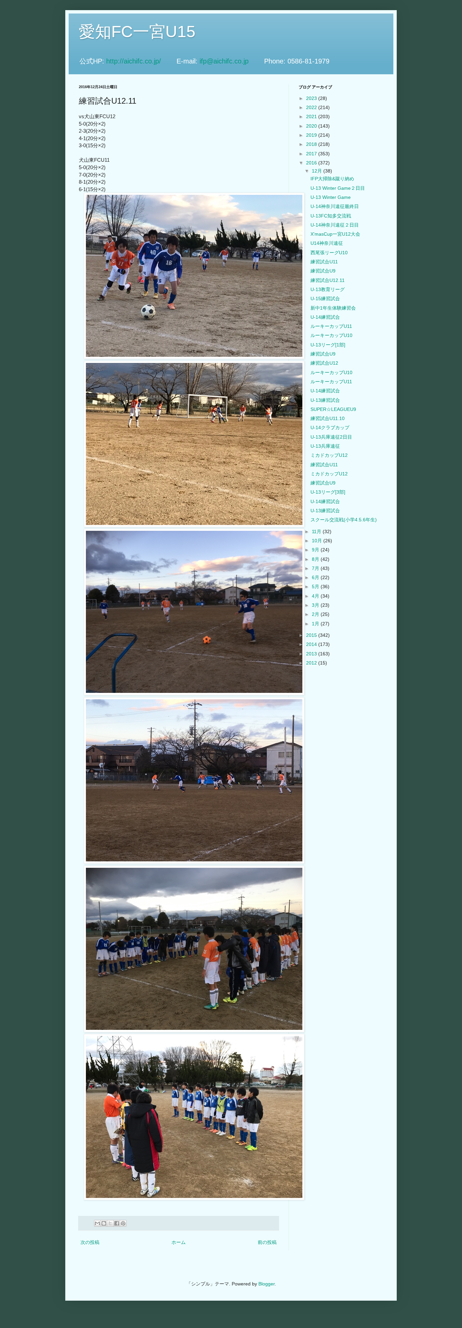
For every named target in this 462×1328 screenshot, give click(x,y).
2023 (312, 98)
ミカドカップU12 (329, 455)
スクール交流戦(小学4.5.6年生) (343, 519)
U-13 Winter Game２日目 (337, 188)
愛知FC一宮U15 (137, 32)
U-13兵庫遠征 (325, 446)
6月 (316, 577)
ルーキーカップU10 (331, 335)
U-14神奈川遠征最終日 (334, 206)
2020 (312, 126)
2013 (312, 653)
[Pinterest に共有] (123, 1223)
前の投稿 (267, 1242)
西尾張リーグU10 (329, 252)
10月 (317, 540)
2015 (312, 635)
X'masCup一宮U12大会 (335, 234)
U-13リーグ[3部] (327, 492)
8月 (316, 559)
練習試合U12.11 (327, 280)
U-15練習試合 (325, 298)
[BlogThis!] (103, 1223)
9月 (316, 549)
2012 (312, 663)
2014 (312, 644)
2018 (312, 144)
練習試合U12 (324, 363)
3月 (316, 605)
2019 (312, 135)
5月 (316, 586)
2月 (316, 614)
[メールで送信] (97, 1223)
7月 (316, 568)
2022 (312, 107)
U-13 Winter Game (330, 197)
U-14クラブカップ (329, 427)
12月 (317, 171)
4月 (316, 596)
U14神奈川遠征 (326, 243)
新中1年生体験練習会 (333, 308)
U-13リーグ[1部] (327, 344)
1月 (316, 623)
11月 (317, 531)
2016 (312, 162)
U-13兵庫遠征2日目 (331, 437)
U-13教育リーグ (327, 289)
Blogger (266, 1283)
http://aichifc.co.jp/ (140, 61)
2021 (312, 116)
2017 (312, 153)
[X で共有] (110, 1223)
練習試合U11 (324, 261)
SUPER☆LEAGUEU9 (333, 409)
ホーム (178, 1242)
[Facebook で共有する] (116, 1223)
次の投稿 (89, 1242)
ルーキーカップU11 (331, 326)
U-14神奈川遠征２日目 (334, 225)
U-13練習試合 (325, 400)
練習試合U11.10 (327, 418)
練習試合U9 (323, 271)
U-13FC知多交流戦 (330, 215)
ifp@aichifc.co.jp (231, 61)
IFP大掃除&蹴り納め (332, 178)
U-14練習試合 (325, 317)
